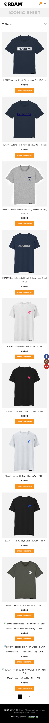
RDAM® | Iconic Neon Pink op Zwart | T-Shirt (24, 411)
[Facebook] (46, 356)
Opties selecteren (24, 90)
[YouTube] (46, 366)
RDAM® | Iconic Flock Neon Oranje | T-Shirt (24, 628)
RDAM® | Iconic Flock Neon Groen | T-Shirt (24, 652)
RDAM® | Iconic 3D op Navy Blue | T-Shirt (24, 678)
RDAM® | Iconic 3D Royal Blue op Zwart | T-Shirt (24, 541)
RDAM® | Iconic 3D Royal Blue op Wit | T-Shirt (24, 476)
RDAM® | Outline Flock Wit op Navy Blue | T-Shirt (24, 80)
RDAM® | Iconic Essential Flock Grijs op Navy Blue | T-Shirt (24, 280)
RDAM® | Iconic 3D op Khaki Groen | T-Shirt (24, 605)
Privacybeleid (29, 710)
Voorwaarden (40, 710)
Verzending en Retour (21, 713)
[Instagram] (46, 361)
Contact (32, 713)
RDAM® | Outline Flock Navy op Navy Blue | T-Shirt (24, 145)
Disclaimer (20, 710)
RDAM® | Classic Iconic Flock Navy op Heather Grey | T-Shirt (24, 211)
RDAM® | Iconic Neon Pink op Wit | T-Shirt (24, 346)
